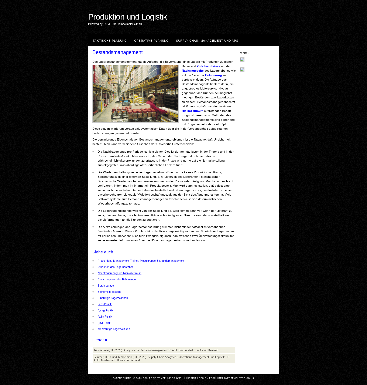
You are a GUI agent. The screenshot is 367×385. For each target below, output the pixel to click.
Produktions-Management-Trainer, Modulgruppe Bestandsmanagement (141, 260)
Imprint (191, 378)
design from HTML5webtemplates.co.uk (226, 378)
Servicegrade (106, 285)
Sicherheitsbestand (109, 291)
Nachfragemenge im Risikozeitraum (119, 273)
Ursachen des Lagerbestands (116, 267)
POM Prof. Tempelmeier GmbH (163, 378)
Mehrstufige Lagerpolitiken (114, 329)
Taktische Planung (110, 40)
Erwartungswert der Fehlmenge (117, 279)
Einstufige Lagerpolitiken (113, 298)
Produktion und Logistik (127, 16)
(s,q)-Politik (105, 304)
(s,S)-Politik (105, 316)
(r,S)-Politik (104, 322)
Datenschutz (122, 378)
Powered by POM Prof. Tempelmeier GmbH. (115, 24)
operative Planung (151, 40)
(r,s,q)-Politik (105, 310)
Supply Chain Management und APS (207, 40)
